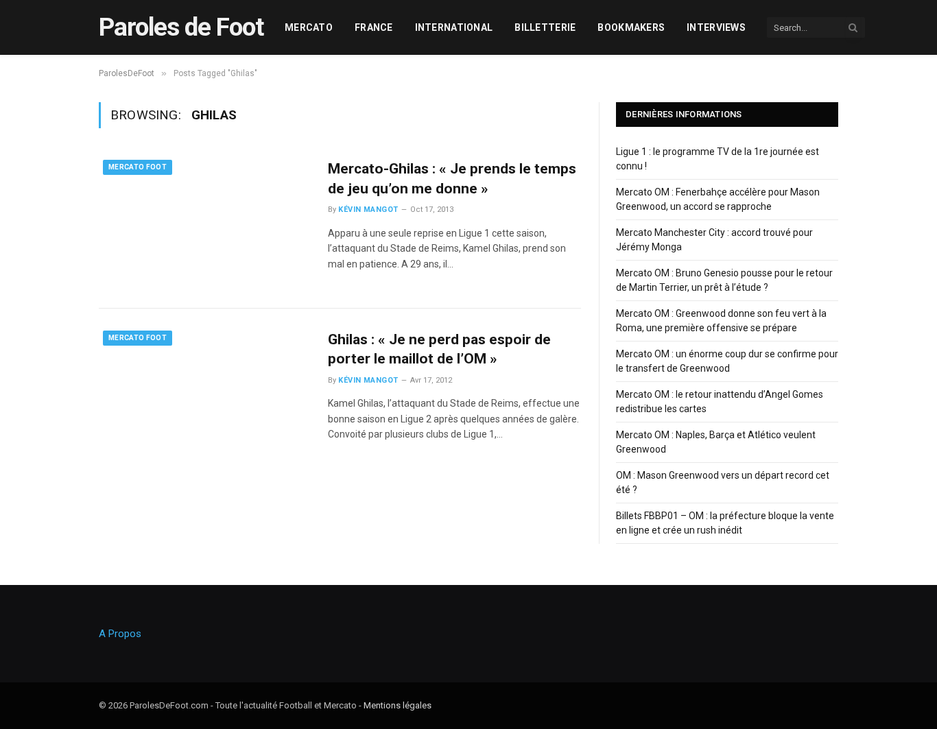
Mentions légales (397, 705)
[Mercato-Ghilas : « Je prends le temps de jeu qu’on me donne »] (205, 223)
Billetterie (545, 27)
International (454, 27)
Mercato (309, 27)
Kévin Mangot (368, 209)
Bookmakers (631, 27)
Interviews (716, 27)
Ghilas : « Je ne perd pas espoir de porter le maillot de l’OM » (439, 349)
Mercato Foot (137, 167)
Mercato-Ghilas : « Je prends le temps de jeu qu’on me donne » (452, 178)
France (374, 27)
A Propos (120, 634)
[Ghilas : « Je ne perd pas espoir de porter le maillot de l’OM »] (205, 393)
